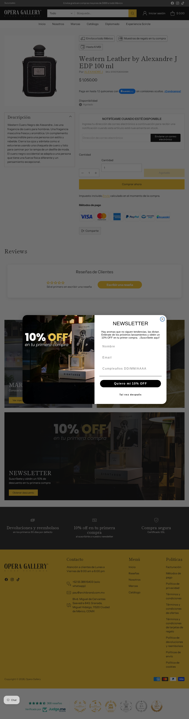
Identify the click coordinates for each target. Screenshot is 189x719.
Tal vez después (130, 394)
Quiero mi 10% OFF (130, 383)
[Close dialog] (162, 319)
